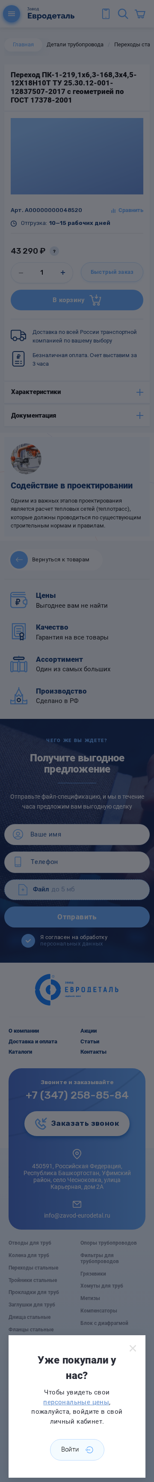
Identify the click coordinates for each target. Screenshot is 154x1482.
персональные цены (76, 1402)
